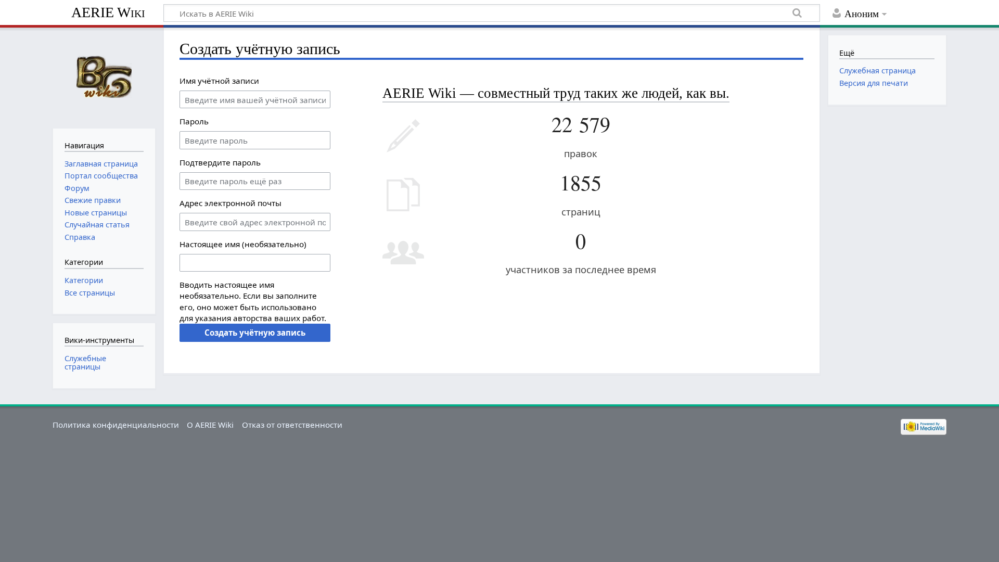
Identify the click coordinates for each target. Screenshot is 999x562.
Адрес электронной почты (230, 203)
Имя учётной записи (219, 80)
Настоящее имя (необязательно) (243, 244)
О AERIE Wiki (210, 424)
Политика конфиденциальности (116, 424)
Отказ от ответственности (292, 424)
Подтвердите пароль (220, 162)
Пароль (194, 121)
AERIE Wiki (108, 12)
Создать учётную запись (254, 332)
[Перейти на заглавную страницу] (103, 76)
